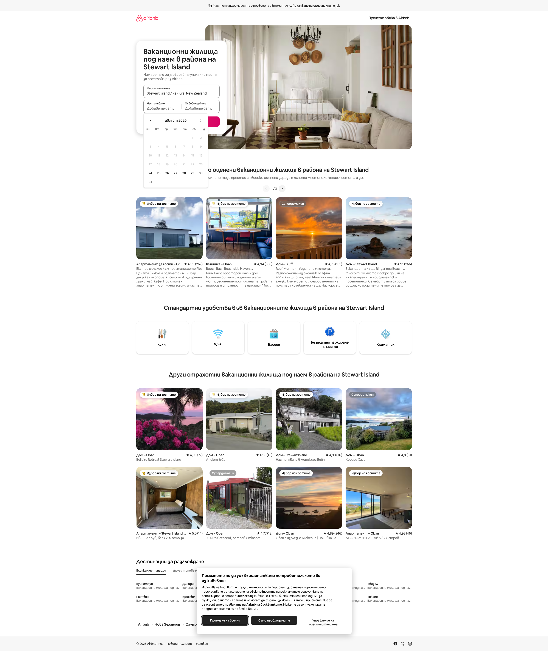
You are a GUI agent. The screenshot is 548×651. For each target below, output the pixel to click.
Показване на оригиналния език (316, 6)
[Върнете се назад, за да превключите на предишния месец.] (151, 120)
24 (150, 173)
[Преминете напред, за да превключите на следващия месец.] (200, 120)
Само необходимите (274, 620)
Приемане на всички (225, 620)
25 (158, 173)
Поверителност (179, 644)
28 (184, 173)
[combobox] (181, 93)
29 (192, 173)
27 (175, 173)
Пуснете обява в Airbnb (388, 18)
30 (201, 173)
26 (167, 173)
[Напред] (282, 188)
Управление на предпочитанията (323, 622)
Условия (202, 644)
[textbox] (162, 108)
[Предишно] (266, 188)
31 (150, 182)
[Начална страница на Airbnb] (147, 18)
